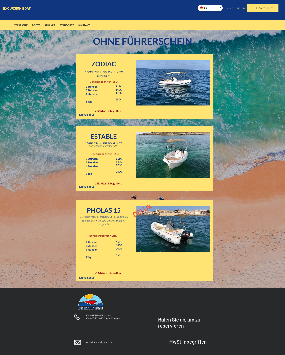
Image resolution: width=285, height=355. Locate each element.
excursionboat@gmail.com (99, 342)
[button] (173, 82)
